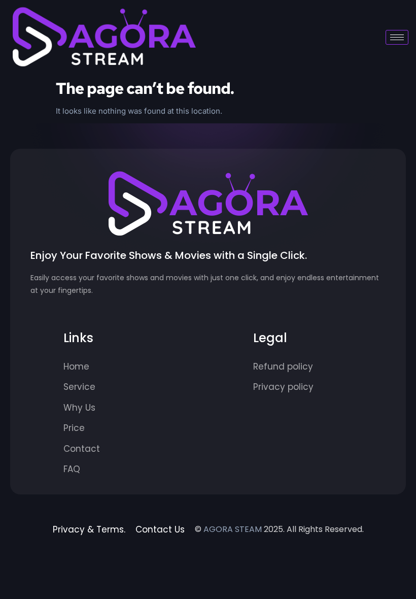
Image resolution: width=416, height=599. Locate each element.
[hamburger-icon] (397, 37)
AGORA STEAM (232, 529)
